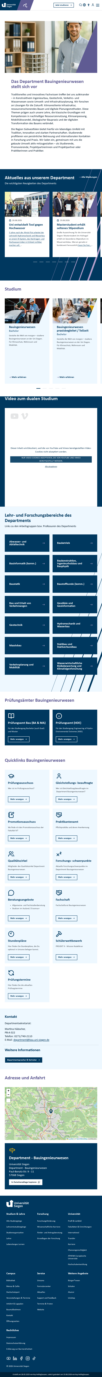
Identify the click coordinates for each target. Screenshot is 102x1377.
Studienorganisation (15, 1233)
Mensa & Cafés (13, 1286)
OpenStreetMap (82, 1139)
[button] (88, 4)
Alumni (71, 1292)
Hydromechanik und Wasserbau (68, 625)
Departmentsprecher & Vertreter (22, 1060)
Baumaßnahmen (13, 1310)
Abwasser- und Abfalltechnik (17, 543)
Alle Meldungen (89, 177)
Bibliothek (10, 1281)
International (73, 1233)
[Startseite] (18, 1204)
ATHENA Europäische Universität (77, 1257)
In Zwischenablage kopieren (24, 1182)
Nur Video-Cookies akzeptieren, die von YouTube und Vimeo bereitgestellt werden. (51, 459)
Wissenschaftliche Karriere (48, 1227)
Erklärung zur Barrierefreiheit (19, 1349)
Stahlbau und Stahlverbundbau (67, 645)
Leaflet (70, 1139)
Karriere (71, 1244)
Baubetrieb (63, 543)
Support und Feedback (46, 1298)
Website (40, 1310)
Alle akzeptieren (51, 467)
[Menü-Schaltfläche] (93, 5)
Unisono (40, 1281)
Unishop (71, 1298)
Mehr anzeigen (17, 739)
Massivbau (15, 645)
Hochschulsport (13, 1292)
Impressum (11, 1337)
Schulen (71, 1286)
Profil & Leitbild (74, 1221)
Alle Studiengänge (14, 1221)
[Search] (80, 5)
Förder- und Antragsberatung (49, 1233)
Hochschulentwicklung (77, 1264)
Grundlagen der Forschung (48, 1238)
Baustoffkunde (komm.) (70, 584)
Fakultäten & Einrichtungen (80, 1227)
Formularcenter (44, 1286)
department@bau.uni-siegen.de (31, 1040)
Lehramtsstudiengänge (16, 1227)
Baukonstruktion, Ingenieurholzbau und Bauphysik (69, 563)
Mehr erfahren (19, 377)
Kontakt (9, 1315)
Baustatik (14, 584)
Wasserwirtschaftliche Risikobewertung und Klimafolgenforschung (69, 666)
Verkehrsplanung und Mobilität (21, 666)
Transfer (71, 1238)
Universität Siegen (21, 1366)
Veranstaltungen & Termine (18, 1298)
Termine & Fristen (45, 1304)
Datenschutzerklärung (15, 1343)
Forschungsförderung (46, 1221)
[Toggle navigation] (97, 5)
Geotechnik (15, 625)
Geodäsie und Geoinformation (66, 604)
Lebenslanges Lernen (15, 1244)
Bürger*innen (74, 1281)
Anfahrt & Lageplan (14, 1304)
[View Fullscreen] (8, 1100)
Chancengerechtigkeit (77, 1250)
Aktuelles (41, 1292)
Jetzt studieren (62, 5)
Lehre (8, 1238)
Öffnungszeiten (12, 1321)
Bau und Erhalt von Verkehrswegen (20, 604)
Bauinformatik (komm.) (22, 563)
